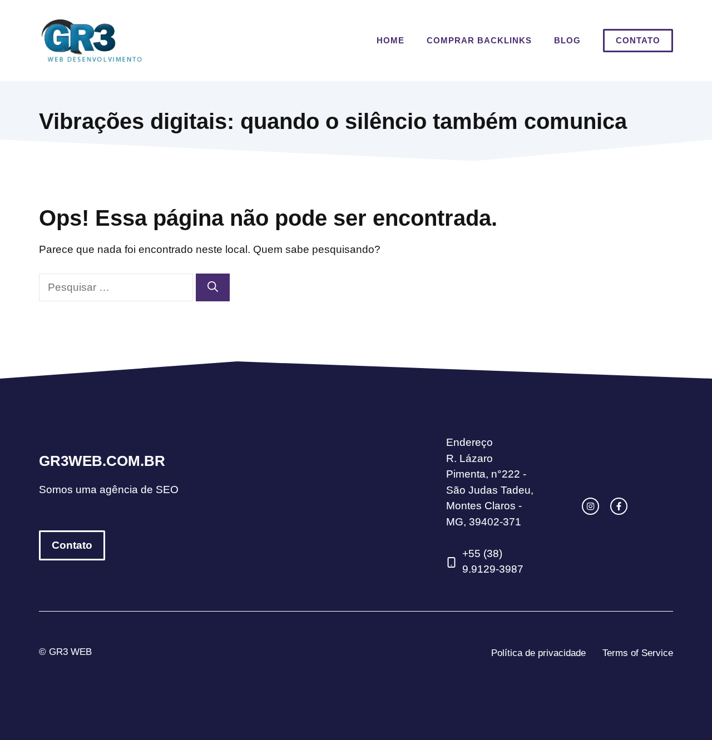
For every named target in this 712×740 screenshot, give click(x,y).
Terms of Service (637, 653)
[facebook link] (618, 506)
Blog (567, 40)
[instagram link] (590, 506)
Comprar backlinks (479, 40)
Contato (638, 40)
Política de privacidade (538, 653)
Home (390, 40)
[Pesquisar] (213, 288)
